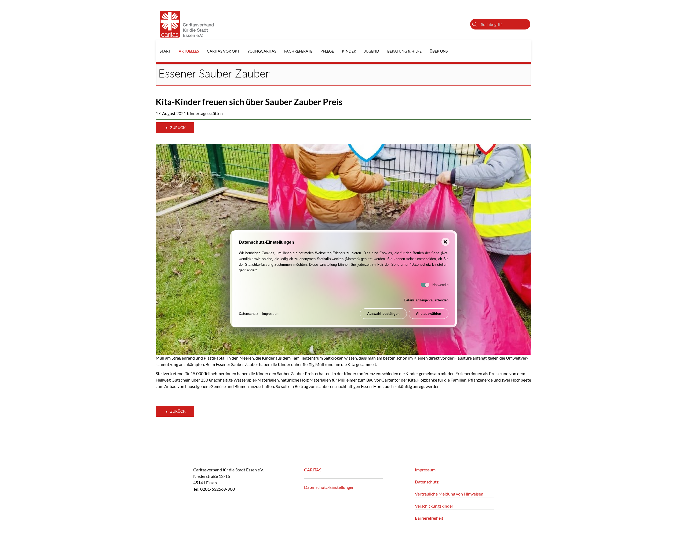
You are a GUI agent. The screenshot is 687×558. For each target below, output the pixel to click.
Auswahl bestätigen (383, 314)
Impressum (270, 314)
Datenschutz (248, 314)
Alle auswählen (428, 314)
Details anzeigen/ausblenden (426, 300)
